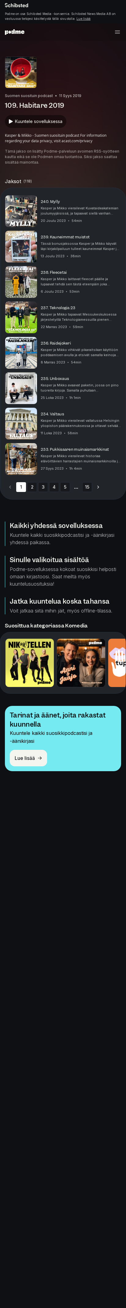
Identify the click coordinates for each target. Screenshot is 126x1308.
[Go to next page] (98, 487)
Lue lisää (83, 18)
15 (87, 487)
